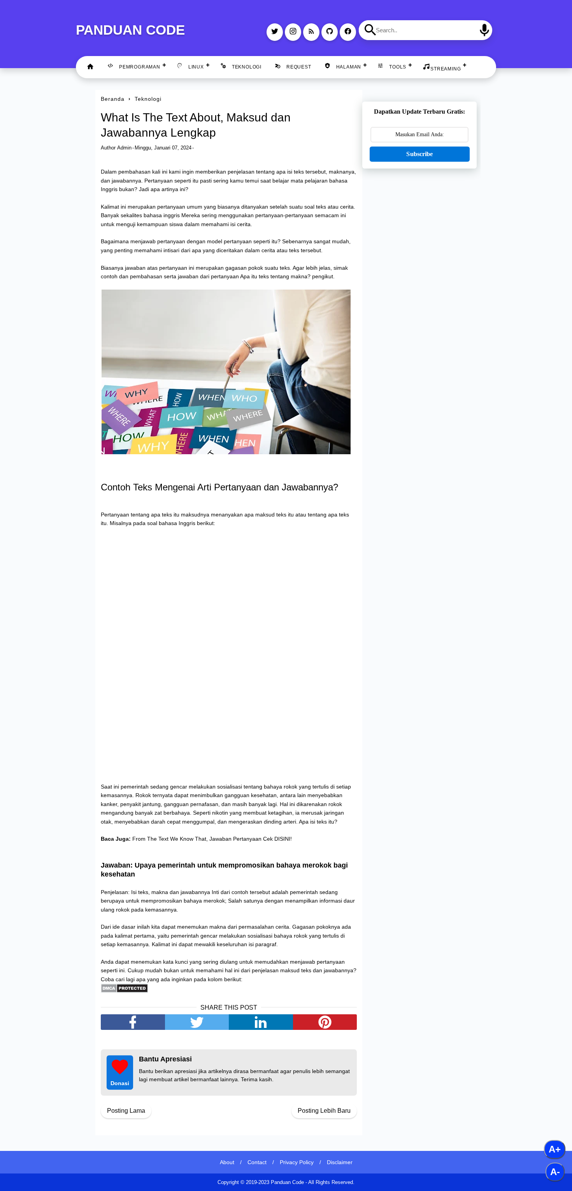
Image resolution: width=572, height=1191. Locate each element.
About (227, 1162)
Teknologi (246, 67)
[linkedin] (261, 1022)
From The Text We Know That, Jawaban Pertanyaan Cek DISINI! (212, 839)
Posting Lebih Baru (324, 1110)
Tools (397, 67)
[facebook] (348, 32)
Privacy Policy (297, 1162)
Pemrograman (139, 67)
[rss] (311, 32)
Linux (196, 67)
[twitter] (275, 32)
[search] (370, 30)
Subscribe (419, 154)
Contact (257, 1162)
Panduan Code (130, 29)
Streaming (445, 69)
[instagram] (293, 32)
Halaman (348, 67)
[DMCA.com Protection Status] (124, 991)
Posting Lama (126, 1110)
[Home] (90, 67)
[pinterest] (325, 1022)
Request (298, 67)
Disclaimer (340, 1162)
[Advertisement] (419, 297)
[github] (329, 32)
